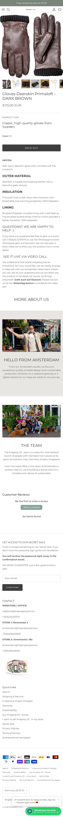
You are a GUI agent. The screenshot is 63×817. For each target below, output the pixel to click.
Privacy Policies (10, 728)
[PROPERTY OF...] (31, 9)
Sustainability (9, 710)
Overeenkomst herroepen (16, 737)
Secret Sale (8, 724)
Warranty (7, 705)
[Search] (9, 9)
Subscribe (12, 587)
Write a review (31, 507)
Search (6, 691)
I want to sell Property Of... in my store (22, 719)
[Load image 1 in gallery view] (31, 45)
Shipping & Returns (12, 696)
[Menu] (3, 9)
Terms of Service (11, 733)
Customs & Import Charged (17, 701)
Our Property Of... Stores (15, 714)
